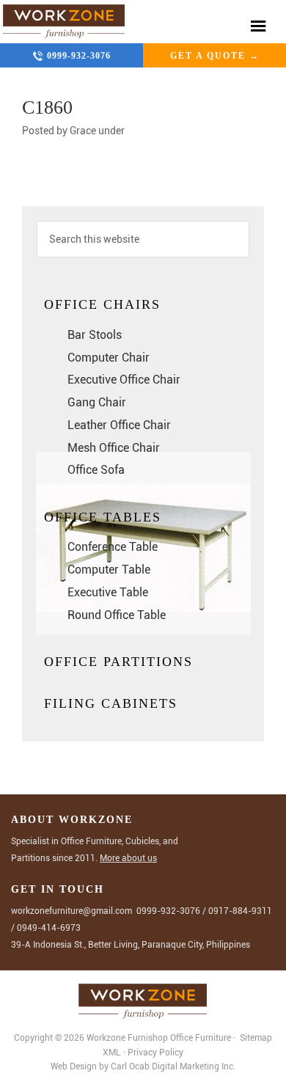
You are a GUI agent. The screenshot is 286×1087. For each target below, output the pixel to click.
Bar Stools (94, 335)
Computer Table (108, 570)
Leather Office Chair (119, 425)
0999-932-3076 (79, 56)
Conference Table (112, 547)
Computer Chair (108, 358)
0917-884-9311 (240, 911)
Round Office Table (116, 615)
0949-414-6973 (49, 928)
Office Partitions (118, 661)
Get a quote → (215, 56)
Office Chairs (102, 304)
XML (113, 1052)
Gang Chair (96, 402)
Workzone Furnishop (64, 22)
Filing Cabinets (110, 703)
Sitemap (255, 1038)
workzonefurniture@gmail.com (71, 911)
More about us (128, 858)
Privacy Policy (155, 1052)
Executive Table (107, 592)
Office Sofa (96, 470)
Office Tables (102, 517)
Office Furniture (200, 1038)
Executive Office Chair (123, 380)
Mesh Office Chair (113, 448)
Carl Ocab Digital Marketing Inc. (173, 1066)
